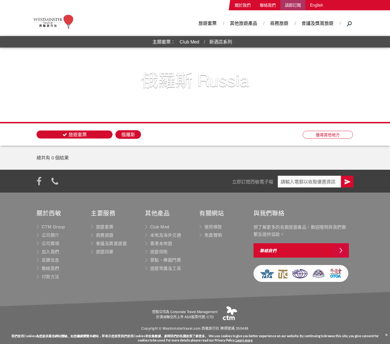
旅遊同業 (105, 251)
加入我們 (50, 251)
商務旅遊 (279, 23)
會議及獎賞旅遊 (317, 23)
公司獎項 (50, 243)
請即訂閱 (293, 5)
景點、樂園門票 (165, 259)
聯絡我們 (268, 5)
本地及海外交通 (165, 235)
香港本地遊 (161, 243)
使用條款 (213, 226)
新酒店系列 (220, 41)
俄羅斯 (128, 134)
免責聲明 (213, 235)
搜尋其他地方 (328, 134)
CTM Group (53, 226)
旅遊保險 (159, 251)
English (316, 5)
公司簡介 (50, 235)
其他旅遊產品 (243, 23)
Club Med (189, 41)
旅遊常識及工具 (165, 268)
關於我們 (243, 5)
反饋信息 (50, 259)
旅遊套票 (207, 23)
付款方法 (50, 276)
